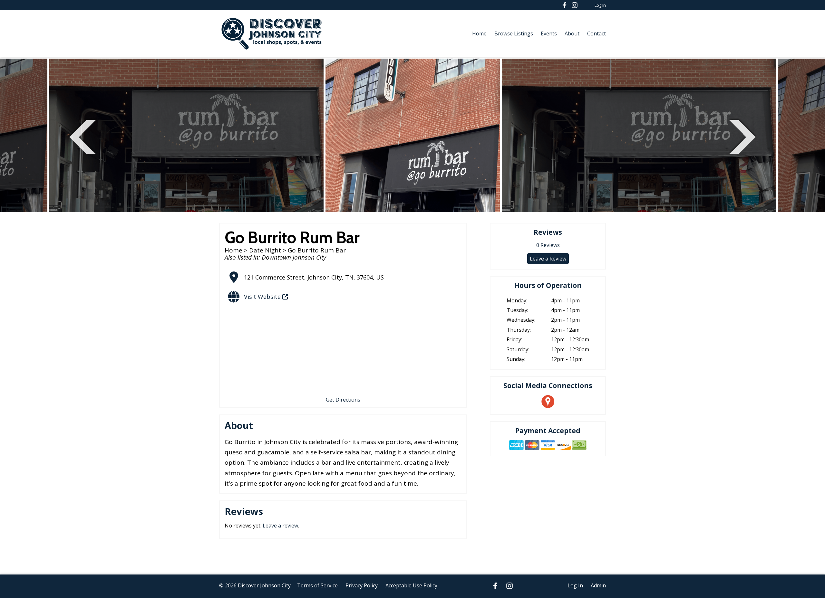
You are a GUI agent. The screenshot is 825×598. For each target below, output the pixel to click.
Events (549, 33)
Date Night (265, 250)
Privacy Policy (361, 585)
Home (479, 33)
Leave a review (280, 525)
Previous (82, 136)
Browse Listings (513, 33)
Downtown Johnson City (294, 257)
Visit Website (263, 296)
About (572, 33)
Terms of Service (317, 585)
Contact (596, 33)
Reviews (548, 245)
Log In (600, 5)
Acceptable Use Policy (411, 585)
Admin (598, 585)
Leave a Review (548, 258)
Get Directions (343, 399)
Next (742, 136)
